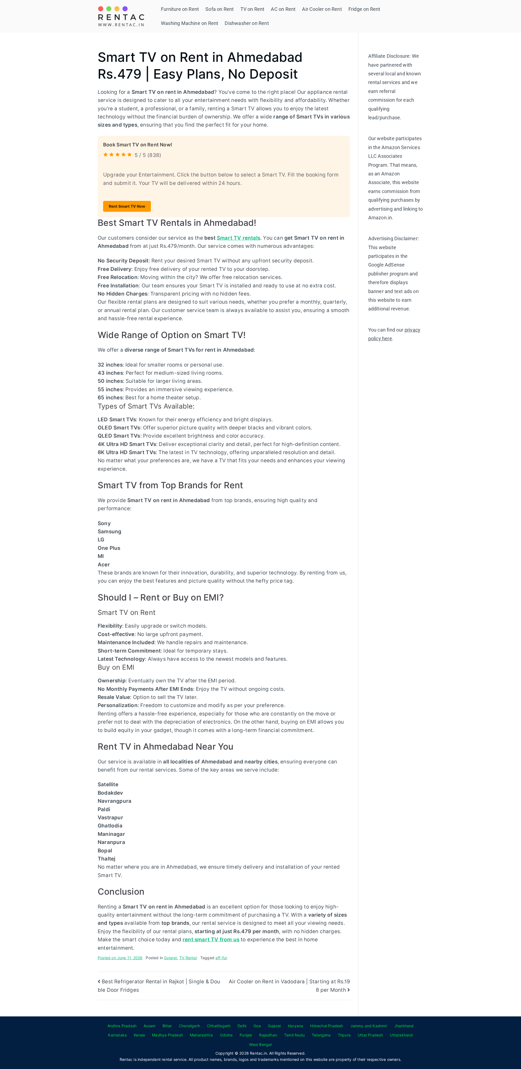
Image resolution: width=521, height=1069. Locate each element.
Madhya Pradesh (167, 1035)
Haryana (295, 1025)
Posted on (120, 957)
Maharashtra (201, 1035)
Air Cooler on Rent (322, 9)
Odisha (226, 1035)
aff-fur (221, 957)
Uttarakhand (401, 1035)
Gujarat (170, 957)
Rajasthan (268, 1035)
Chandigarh (189, 1025)
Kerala (139, 1035)
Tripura (344, 1035)
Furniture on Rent (180, 9)
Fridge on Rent (364, 9)
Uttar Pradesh (370, 1035)
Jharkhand (404, 1025)
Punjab (246, 1035)
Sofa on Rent (219, 9)
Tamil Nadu (294, 1035)
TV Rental (188, 957)
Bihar (167, 1025)
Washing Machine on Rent (189, 23)
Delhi (241, 1025)
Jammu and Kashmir (368, 1025)
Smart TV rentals (238, 238)
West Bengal (260, 1044)
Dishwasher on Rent (247, 23)
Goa (257, 1025)
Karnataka (117, 1035)
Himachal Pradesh (326, 1025)
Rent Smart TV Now (127, 206)
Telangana (321, 1035)
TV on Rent (252, 9)
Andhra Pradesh (122, 1025)
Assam (149, 1025)
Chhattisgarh (218, 1025)
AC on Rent (283, 9)
